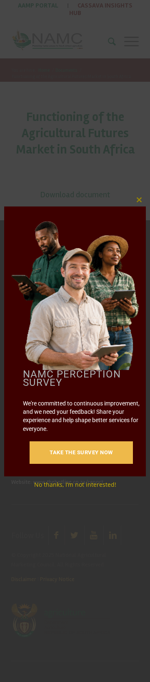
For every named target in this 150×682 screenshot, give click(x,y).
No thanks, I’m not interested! (75, 484)
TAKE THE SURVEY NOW (81, 452)
